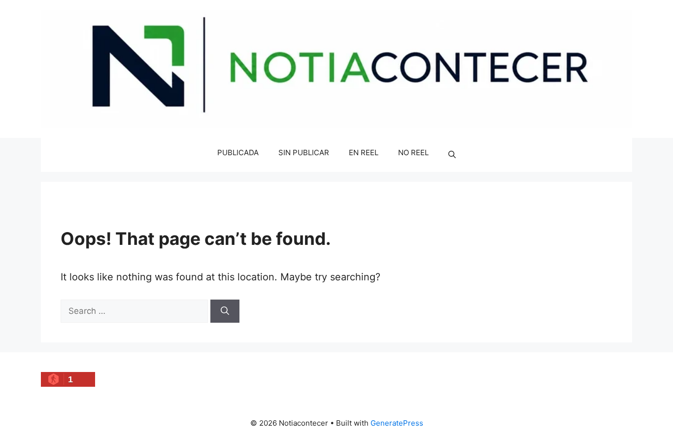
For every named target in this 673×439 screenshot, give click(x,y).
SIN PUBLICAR (303, 152)
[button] (452, 155)
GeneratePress (396, 423)
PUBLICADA (238, 152)
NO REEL (413, 152)
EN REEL (363, 152)
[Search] (224, 311)
